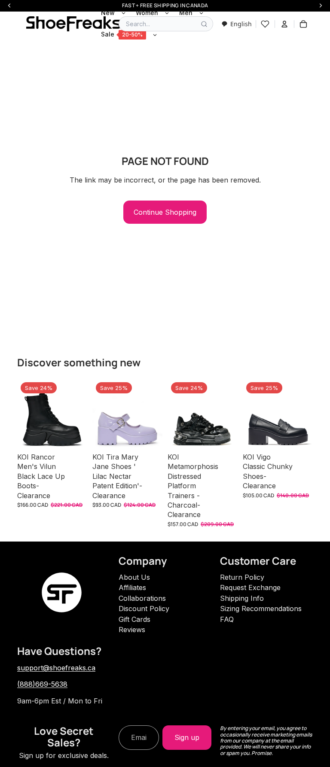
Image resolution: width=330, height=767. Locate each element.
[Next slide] (77, 413)
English (241, 24)
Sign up (186, 737)
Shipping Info (242, 598)
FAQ (227, 619)
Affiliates (132, 587)
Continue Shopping (165, 212)
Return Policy (242, 577)
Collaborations (142, 598)
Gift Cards (134, 619)
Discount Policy (144, 608)
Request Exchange (250, 587)
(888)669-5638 (42, 684)
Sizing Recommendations (261, 608)
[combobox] (236, 24)
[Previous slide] (26, 413)
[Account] (284, 24)
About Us (134, 577)
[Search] (204, 24)
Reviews (132, 629)
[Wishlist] (265, 24)
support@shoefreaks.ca (56, 668)
